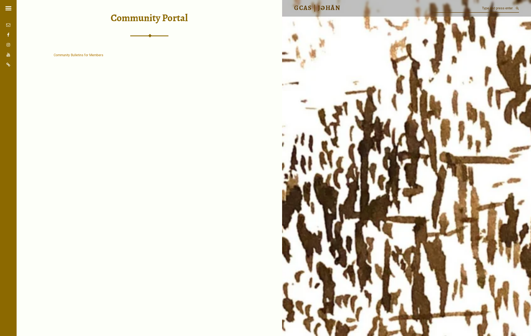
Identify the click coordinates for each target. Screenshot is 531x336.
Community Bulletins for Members (78, 55)
